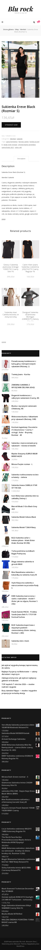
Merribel (13, 139)
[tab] (21, 158)
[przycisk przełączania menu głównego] (3, 22)
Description (21, 159)
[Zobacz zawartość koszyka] (38, 22)
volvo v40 (18, 147)
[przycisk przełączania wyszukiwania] (34, 22)
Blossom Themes (20, 944)
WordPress (20, 946)
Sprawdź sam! (11, 125)
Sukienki (19, 139)
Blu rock (20, 8)
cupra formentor (12, 142)
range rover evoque (10, 145)
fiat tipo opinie (23, 142)
